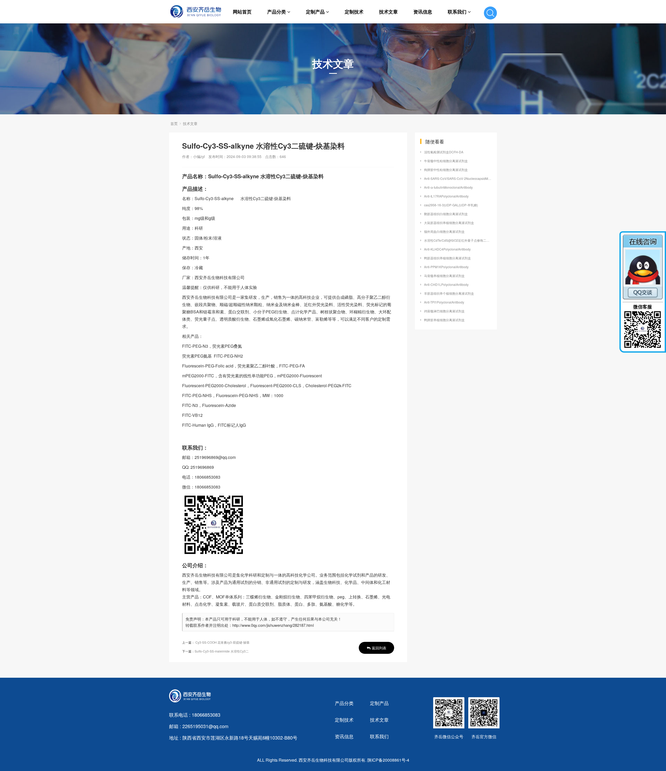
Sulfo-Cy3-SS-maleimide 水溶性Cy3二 (222, 651)
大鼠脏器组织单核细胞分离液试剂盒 (449, 222)
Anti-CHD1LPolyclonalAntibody (446, 284)
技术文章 (388, 11)
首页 (174, 123)
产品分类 (276, 11)
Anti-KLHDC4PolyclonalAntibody (447, 249)
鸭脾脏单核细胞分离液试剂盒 (444, 320)
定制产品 (315, 11)
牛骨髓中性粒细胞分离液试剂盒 (446, 161)
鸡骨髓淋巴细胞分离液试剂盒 (444, 311)
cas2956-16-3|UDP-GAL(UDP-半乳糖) (451, 205)
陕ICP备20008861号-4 (388, 760)
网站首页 (242, 11)
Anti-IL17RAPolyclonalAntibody (446, 196)
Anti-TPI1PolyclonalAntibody (444, 302)
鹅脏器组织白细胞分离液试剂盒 (446, 214)
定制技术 (354, 11)
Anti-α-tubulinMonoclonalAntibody (448, 187)
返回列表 (379, 647)
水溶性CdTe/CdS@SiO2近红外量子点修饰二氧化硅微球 (458, 240)
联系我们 (457, 11)
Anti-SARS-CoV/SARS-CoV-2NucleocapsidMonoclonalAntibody (458, 178)
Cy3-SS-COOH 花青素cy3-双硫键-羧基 (222, 642)
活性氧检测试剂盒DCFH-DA (443, 152)
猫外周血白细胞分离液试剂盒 (444, 231)
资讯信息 (422, 11)
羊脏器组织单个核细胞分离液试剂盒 (449, 293)
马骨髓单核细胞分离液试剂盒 (444, 275)
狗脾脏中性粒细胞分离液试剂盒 (446, 169)
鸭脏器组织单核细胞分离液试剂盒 (447, 258)
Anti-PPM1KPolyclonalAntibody (446, 267)
